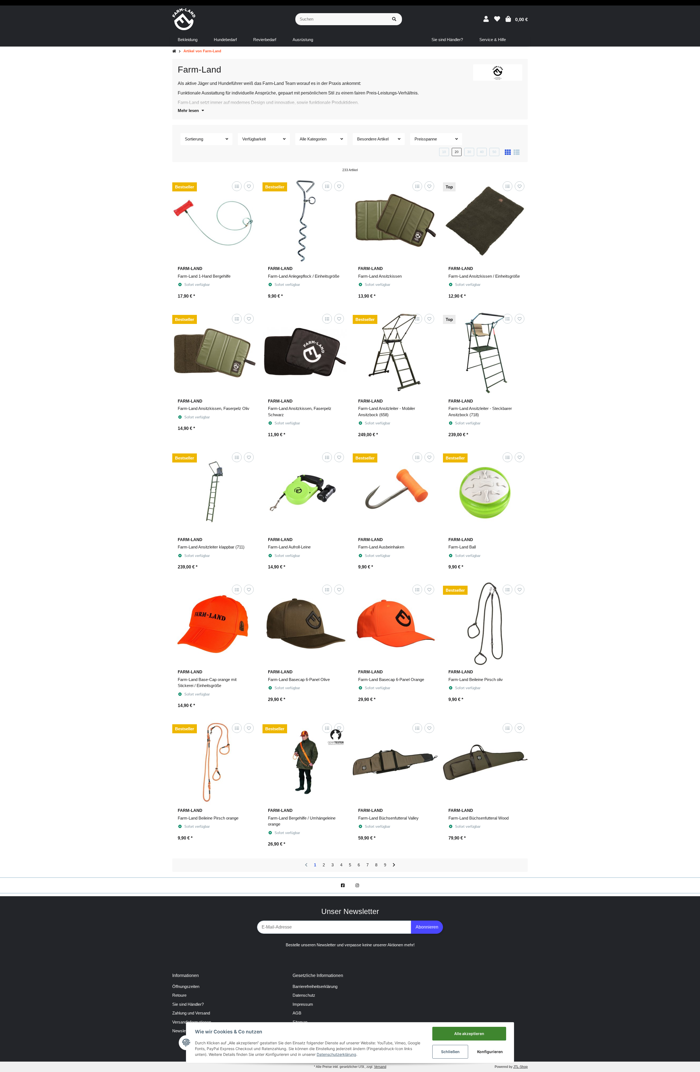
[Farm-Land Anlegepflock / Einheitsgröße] (304, 220)
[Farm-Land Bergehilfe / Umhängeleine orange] (304, 762)
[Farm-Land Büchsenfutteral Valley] (395, 762)
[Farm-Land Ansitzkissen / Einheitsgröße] (485, 220)
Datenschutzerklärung (336, 1054)
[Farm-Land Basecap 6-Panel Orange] (395, 623)
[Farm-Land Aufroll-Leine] (304, 491)
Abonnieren (427, 927)
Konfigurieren (490, 1051)
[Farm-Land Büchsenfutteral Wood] (485, 762)
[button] (486, 19)
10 (444, 152)
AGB (297, 1013)
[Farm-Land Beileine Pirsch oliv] (485, 623)
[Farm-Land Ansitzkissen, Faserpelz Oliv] (214, 353)
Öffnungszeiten (185, 986)
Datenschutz (304, 995)
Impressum (303, 1004)
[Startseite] (174, 51)
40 (482, 152)
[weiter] (393, 865)
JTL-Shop (520, 1067)
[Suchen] (394, 19)
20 (457, 152)
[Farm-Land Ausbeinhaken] (395, 491)
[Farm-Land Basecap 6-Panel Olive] (304, 623)
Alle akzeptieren (469, 1033)
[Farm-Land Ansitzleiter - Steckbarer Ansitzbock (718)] (485, 353)
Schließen (450, 1051)
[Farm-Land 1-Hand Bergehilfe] (214, 220)
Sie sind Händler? (188, 1004)
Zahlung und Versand (191, 1013)
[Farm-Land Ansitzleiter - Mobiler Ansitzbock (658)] (395, 353)
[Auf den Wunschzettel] (248, 186)
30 (469, 152)
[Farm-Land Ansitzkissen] (395, 220)
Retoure (179, 995)
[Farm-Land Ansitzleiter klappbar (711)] (214, 491)
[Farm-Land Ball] (485, 491)
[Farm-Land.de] (183, 18)
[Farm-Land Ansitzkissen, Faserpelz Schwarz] (304, 353)
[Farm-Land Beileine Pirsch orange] (214, 762)
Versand (380, 1067)
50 (494, 152)
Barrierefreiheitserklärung (315, 986)
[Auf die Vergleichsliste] (236, 186)
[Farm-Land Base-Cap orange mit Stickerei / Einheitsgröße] (214, 623)
